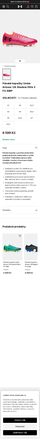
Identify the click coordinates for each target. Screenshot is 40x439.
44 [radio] (20, 112)
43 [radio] (8, 112)
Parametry (6, 210)
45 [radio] (8, 118)
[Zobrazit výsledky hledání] (8, 6)
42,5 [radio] (32, 105)
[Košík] (36, 6)
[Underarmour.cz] (20, 6)
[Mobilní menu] (3, 6)
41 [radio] (8, 105)
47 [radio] (32, 118)
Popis (4, 148)
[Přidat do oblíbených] (20, 236)
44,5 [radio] (32, 112)
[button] (20, 61)
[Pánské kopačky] (2, 66)
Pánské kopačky (10, 66)
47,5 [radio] (8, 124)
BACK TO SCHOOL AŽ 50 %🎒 (20, 1)
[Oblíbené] (32, 6)
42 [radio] (20, 105)
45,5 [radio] (20, 118)
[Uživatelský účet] (28, 6)
